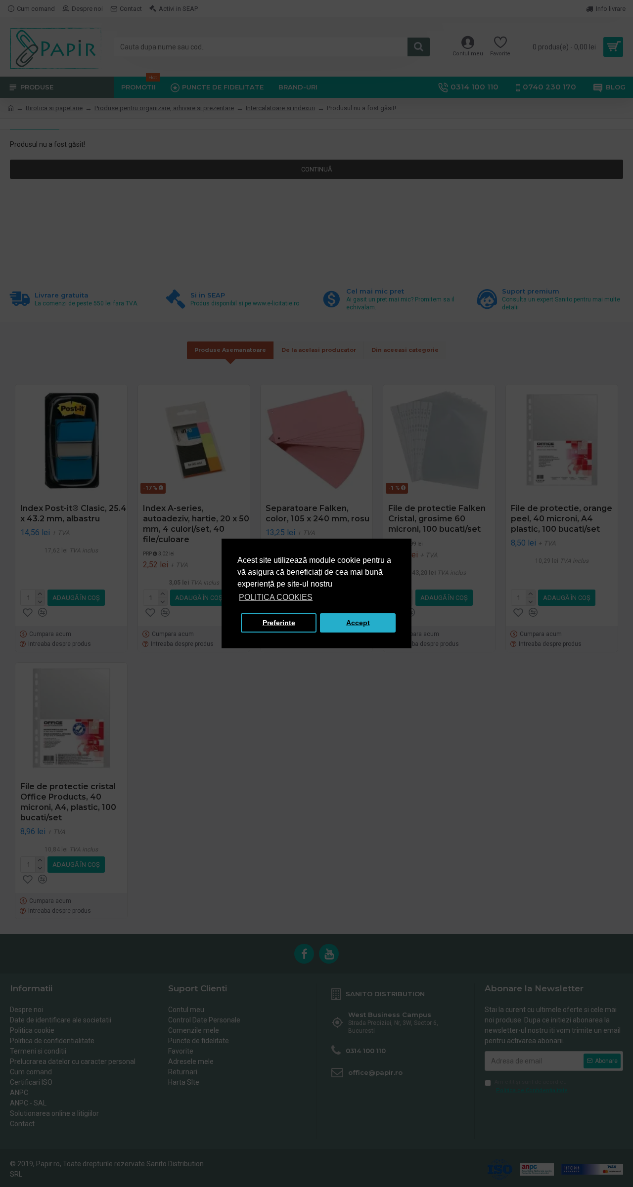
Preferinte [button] (279, 623)
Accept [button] (358, 623)
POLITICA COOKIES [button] (276, 597)
